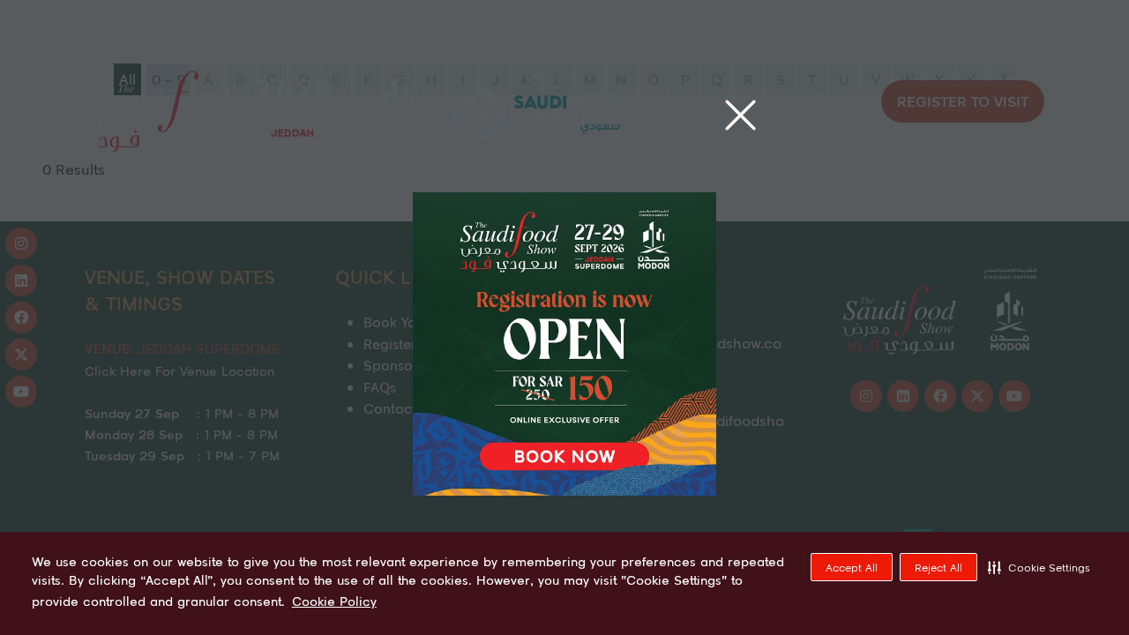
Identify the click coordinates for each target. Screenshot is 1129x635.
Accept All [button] (852, 567)
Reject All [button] (938, 567)
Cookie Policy (334, 601)
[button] (1039, 567)
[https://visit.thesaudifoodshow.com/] (564, 490)
